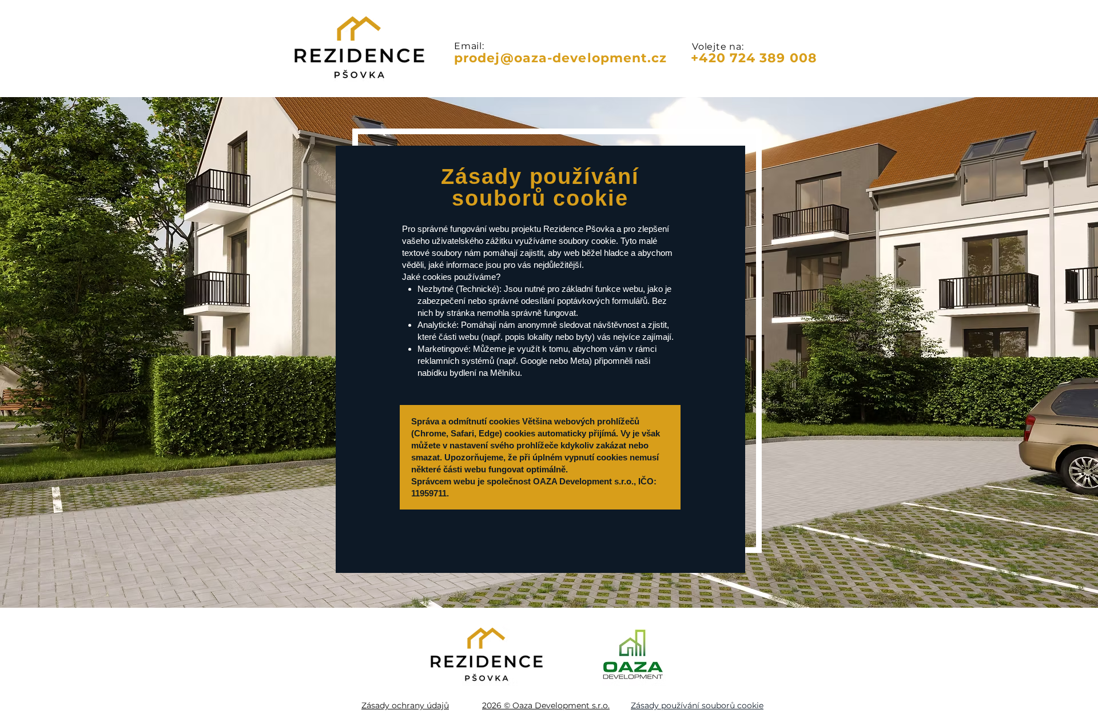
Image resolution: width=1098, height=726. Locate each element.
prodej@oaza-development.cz (560, 58)
